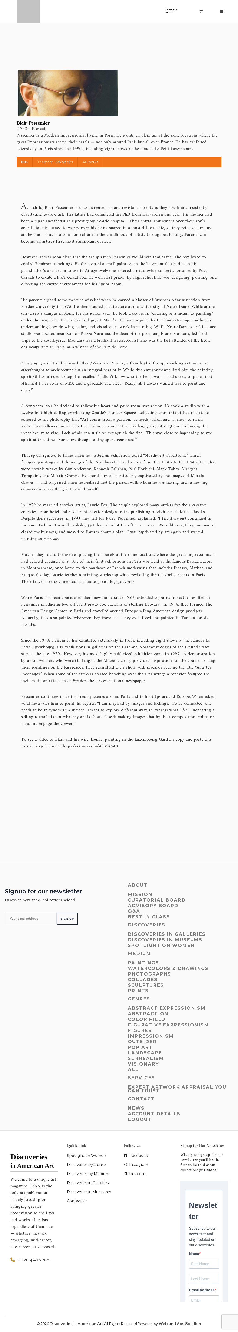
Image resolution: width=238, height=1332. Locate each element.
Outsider (142, 1041)
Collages (142, 979)
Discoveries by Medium (88, 1174)
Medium (139, 953)
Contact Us (77, 1201)
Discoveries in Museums (165, 939)
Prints (138, 990)
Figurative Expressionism (168, 1025)
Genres (139, 999)
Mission (140, 894)
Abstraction (148, 1013)
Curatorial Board (156, 900)
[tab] (24, 162)
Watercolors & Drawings (168, 968)
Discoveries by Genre (86, 1164)
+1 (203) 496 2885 (35, 1260)
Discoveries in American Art (77, 1324)
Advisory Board (153, 905)
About (138, 885)
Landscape (145, 1053)
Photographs (149, 974)
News (136, 1108)
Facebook (138, 1155)
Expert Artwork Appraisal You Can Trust (177, 1088)
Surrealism (146, 1058)
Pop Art (140, 1047)
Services (141, 1077)
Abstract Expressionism (166, 1008)
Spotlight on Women (161, 945)
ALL (133, 1069)
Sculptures (146, 985)
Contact (141, 1099)
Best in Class (149, 916)
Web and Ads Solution (180, 1324)
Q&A (134, 911)
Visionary (143, 1064)
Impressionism (151, 1036)
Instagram (138, 1164)
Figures (140, 1030)
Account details (154, 1113)
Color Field (146, 1019)
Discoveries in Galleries (167, 934)
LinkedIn (136, 1174)
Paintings (143, 963)
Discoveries (146, 925)
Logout (139, 1119)
